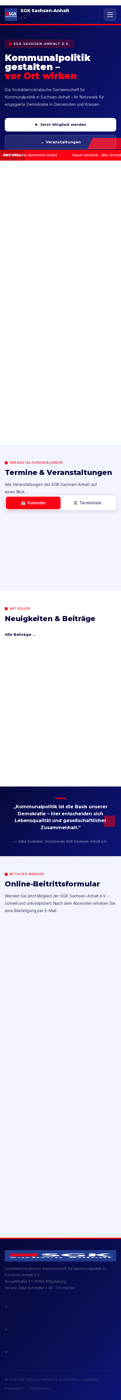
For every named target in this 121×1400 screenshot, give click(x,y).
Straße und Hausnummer (38, 1065)
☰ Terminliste (88, 503)
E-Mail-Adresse (28, 1165)
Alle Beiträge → (20, 634)
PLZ (17, 1090)
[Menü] (110, 14)
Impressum (14, 1388)
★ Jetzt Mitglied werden (60, 124)
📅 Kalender (33, 503)
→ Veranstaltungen (60, 142)
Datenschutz (40, 1388)
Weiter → (60, 1204)
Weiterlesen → (25, 767)
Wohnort (22, 1115)
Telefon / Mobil (27, 1140)
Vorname (22, 1016)
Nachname (24, 1041)
